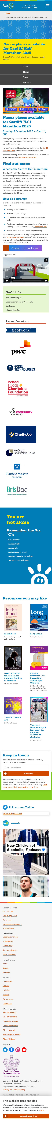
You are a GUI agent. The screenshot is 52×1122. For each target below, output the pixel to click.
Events (26, 77)
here (42, 1110)
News (26, 72)
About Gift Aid (9, 1039)
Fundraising (7, 945)
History (6, 994)
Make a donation (13, 310)
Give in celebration (10, 1025)
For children (8, 911)
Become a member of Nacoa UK (19, 302)
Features (26, 82)
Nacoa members (40, 226)
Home (8, 13)
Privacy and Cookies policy (14, 1089)
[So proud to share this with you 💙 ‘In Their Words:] (26, 852)
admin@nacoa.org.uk (27, 157)
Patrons (6, 985)
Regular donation (10, 1012)
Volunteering (8, 941)
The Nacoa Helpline (14, 297)
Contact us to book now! (25, 248)
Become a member (10, 937)
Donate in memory (10, 1021)
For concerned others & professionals (12, 926)
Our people (7, 981)
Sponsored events (10, 950)
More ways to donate (11, 1034)
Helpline (6, 990)
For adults (7, 920)
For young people (10, 915)
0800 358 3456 (29, 7)
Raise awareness (9, 954)
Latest (26, 66)
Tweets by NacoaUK (12, 813)
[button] (47, 6)
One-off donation (10, 1017)
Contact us (10, 306)
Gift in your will (9, 1030)
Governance (8, 999)
